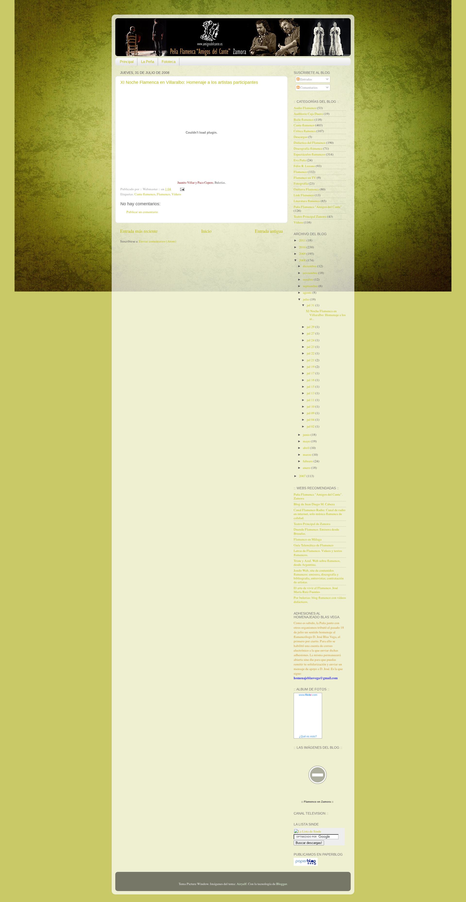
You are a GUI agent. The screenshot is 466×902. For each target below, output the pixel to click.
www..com (308, 694)
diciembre (310, 266)
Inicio (206, 231)
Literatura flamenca (307, 201)
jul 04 (311, 419)
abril (306, 448)
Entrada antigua (269, 231)
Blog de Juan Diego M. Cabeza (314, 504)
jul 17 (311, 373)
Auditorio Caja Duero (308, 114)
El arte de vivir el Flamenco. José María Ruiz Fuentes (316, 590)
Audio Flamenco (305, 108)
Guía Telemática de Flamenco (313, 545)
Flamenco (163, 194)
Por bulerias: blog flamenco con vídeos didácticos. (320, 599)
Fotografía (301, 183)
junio (307, 434)
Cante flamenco (144, 194)
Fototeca (168, 62)
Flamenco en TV (305, 177)
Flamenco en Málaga (308, 539)
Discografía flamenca (308, 148)
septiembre (310, 286)
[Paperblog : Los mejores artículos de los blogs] (306, 864)
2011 (303, 240)
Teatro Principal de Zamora (312, 524)
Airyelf (242, 884)
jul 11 (311, 400)
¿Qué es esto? (308, 736)
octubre (308, 279)
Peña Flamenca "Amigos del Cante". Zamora (318, 496)
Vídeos (176, 194)
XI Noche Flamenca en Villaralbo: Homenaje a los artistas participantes (189, 82)
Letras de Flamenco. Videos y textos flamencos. (318, 553)
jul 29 (311, 327)
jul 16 (311, 380)
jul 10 (311, 406)
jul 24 (311, 340)
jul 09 (311, 413)
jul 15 (311, 386)
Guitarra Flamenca (306, 189)
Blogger (281, 884)
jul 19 (311, 366)
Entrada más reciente (139, 231)
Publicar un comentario (142, 212)
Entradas (306, 79)
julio (306, 299)
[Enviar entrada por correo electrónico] (181, 189)
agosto (307, 292)
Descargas (300, 137)
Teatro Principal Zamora (310, 216)
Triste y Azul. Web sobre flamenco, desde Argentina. (317, 562)
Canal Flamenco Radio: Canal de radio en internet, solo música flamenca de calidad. (319, 514)
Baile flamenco (304, 119)
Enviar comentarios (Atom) (157, 241)
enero (307, 467)
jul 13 (311, 393)
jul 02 (311, 426)
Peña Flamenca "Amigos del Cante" (318, 207)
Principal (126, 62)
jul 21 (311, 360)
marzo (307, 454)
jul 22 (311, 353)
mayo (307, 441)
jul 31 (311, 305)
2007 (303, 476)
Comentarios (308, 87)
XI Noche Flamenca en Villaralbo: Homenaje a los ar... (326, 315)
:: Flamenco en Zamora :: (317, 801)
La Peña (147, 62)
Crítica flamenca (305, 131)
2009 (303, 253)
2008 (303, 260)
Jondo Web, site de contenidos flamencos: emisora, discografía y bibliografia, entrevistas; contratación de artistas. (319, 576)
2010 (303, 247)
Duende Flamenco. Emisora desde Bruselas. (316, 531)
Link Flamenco (304, 195)
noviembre (310, 273)
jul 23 (311, 346)
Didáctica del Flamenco (309, 142)
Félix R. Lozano (304, 166)
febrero (308, 461)
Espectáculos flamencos (309, 154)
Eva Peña (300, 160)
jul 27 (311, 333)
